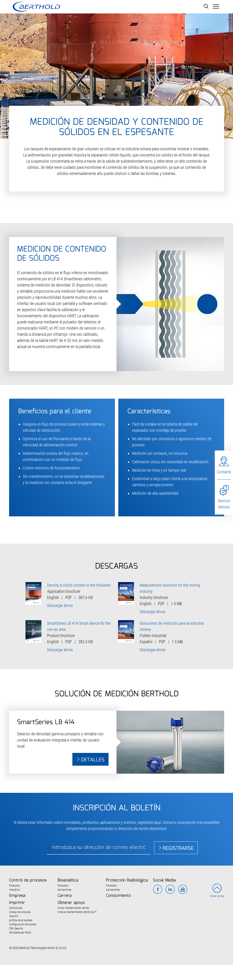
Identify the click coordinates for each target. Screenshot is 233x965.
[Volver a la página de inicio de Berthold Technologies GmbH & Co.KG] (36, 7)
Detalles (92, 760)
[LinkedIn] (170, 890)
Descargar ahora (60, 605)
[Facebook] (157, 890)
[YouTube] (182, 890)
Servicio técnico (224, 503)
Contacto (224, 471)
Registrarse (178, 848)
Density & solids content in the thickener (79, 585)
